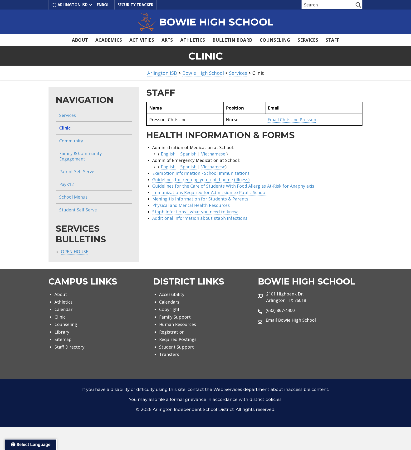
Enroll (104, 4)
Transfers (169, 354)
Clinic (64, 128)
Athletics (192, 40)
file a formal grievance (182, 399)
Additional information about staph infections (199, 218)
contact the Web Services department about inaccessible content (258, 389)
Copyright (169, 309)
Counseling (275, 40)
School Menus (73, 197)
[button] (91, 5)
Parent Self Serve (76, 171)
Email (292, 119)
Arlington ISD (73, 4)
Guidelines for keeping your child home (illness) (201, 179)
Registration (172, 332)
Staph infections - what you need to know (195, 212)
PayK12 (66, 184)
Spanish (188, 154)
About (80, 40)
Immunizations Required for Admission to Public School (209, 192)
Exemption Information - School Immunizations (201, 173)
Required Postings (177, 339)
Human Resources (177, 324)
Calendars (169, 302)
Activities (141, 40)
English (168, 154)
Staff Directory (69, 347)
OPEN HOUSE (74, 251)
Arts (167, 40)
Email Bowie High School (291, 320)
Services (308, 40)
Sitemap (63, 339)
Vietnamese (213, 154)
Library (61, 332)
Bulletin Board (232, 40)
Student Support (176, 347)
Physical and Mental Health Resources (191, 205)
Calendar (63, 309)
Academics (108, 40)
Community (71, 141)
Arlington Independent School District (193, 409)
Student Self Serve (78, 210)
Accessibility (171, 294)
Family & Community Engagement (80, 156)
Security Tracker (135, 4)
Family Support (175, 317)
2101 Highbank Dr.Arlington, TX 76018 (286, 297)
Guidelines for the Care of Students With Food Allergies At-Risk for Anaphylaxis (233, 186)
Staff (332, 40)
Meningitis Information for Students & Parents (200, 199)
